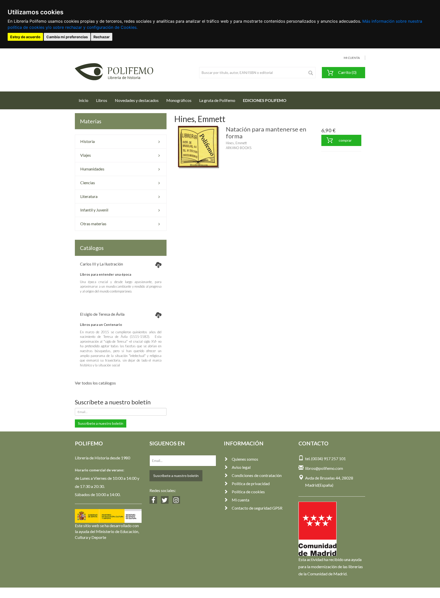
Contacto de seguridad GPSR (257, 508)
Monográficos (178, 100)
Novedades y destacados (137, 100)
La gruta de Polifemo (217, 100)
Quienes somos (245, 459)
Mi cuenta (240, 499)
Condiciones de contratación (257, 475)
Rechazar (101, 37)
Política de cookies (248, 491)
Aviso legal (241, 467)
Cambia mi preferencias (67, 37)
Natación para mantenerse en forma (266, 132)
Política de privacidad (251, 483)
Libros (101, 100)
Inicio (85, 100)
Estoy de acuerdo (25, 37)
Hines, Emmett (236, 143)
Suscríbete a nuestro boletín (100, 423)
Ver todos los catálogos (95, 382)
